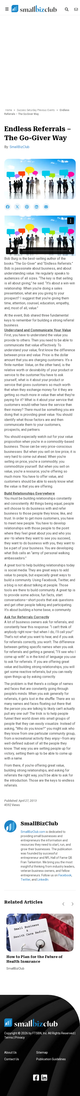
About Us (10, 1052)
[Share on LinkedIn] (38, 209)
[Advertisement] (40, 64)
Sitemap (42, 1052)
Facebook (64, 875)
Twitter (25, 879)
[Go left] (63, 904)
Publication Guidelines (51, 1059)
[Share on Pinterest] (28, 209)
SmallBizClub (19, 147)
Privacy (20, 1037)
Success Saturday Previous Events (36, 110)
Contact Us (11, 1059)
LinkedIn (42, 879)
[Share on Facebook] (9, 209)
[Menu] (6, 9)
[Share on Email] (47, 209)
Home (8, 110)
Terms (8, 1037)
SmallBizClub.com (33, 831)
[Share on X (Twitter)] (18, 209)
